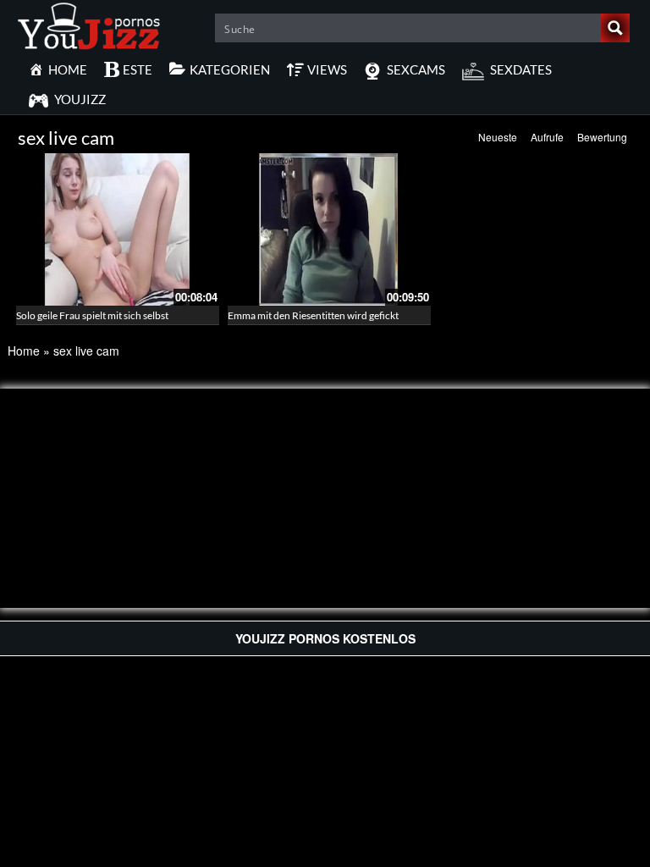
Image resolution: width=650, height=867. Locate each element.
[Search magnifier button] (615, 28)
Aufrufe (547, 137)
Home (24, 350)
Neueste (497, 137)
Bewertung (602, 137)
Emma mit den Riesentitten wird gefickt (313, 315)
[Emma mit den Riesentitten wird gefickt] (329, 227)
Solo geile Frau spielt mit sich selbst (92, 315)
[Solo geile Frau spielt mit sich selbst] (117, 227)
